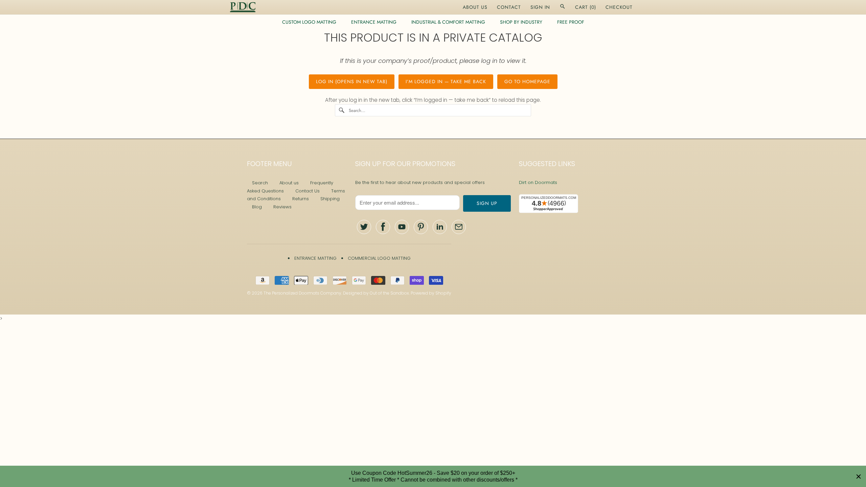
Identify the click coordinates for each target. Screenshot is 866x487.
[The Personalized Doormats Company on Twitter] (364, 227)
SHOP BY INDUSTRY (521, 22)
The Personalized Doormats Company (302, 293)
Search (260, 183)
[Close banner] (858, 476)
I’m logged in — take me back (446, 81)
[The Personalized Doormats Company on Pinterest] (421, 227)
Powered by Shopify (431, 293)
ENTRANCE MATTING (373, 22)
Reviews (282, 207)
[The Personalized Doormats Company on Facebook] (383, 227)
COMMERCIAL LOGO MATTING (379, 258)
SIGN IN (540, 7)
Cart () (585, 7)
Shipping (330, 198)
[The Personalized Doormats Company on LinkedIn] (440, 227)
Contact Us (307, 191)
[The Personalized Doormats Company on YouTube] (402, 227)
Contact (509, 7)
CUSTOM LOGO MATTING (309, 22)
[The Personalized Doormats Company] (242, 7)
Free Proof (570, 22)
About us (289, 183)
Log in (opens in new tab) (351, 81)
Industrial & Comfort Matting (448, 22)
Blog (257, 207)
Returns (300, 198)
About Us (475, 7)
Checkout (619, 7)
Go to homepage (527, 81)
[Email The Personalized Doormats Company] (459, 227)
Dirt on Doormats (538, 182)
